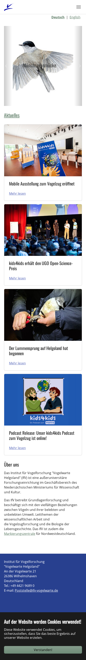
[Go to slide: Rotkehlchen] (47, 100)
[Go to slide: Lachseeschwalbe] (54, 100)
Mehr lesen (17, 193)
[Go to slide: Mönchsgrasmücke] (32, 100)
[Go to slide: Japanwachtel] (25, 100)
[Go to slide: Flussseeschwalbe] (39, 100)
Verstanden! (43, 650)
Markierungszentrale (19, 533)
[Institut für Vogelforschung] (9, 7)
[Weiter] (78, 66)
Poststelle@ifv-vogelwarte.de (36, 590)
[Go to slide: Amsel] (61, 100)
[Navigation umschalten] (78, 7)
